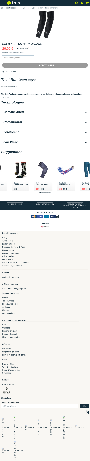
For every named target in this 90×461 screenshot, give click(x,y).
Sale (4, 325)
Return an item (8, 244)
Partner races (8, 384)
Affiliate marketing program (14, 288)
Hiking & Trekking (10, 304)
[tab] (45, 112)
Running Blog (8, 364)
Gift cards (6, 349)
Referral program (9, 331)
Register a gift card (10, 352)
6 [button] (51, 194)
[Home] (2, 8)
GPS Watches (8, 313)
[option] (45, 24)
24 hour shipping (15, 204)
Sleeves (26, 8)
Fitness (5, 310)
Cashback (6, 328)
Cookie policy (8, 250)
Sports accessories (13, 8)
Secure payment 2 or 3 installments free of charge (75, 205)
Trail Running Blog (10, 367)
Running (6, 298)
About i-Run (7, 241)
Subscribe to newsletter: (10, 402)
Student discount (9, 334)
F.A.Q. (5, 238)
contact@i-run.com (10, 277)
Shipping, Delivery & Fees (13, 247)
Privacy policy (8, 256)
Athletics (6, 307)
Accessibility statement (12, 266)
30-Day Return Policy (45, 204)
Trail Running (8, 301)
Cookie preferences (10, 253)
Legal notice (7, 259)
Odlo (34, 8)
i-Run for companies (11, 337)
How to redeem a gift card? (14, 355)
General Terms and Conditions (15, 262)
